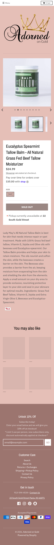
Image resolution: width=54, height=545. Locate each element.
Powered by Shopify (27, 535)
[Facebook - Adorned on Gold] (19, 503)
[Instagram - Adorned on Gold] (24, 503)
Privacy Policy (27, 477)
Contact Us (27, 474)
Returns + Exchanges (27, 467)
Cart (48, 3)
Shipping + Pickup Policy (27, 470)
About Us (27, 463)
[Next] (50, 110)
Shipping (10, 173)
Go (48, 442)
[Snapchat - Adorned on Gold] (35, 503)
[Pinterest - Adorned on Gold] (30, 503)
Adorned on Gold (31, 532)
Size (8, 189)
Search (27, 460)
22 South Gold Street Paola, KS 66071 (27, 498)
